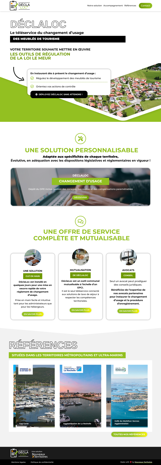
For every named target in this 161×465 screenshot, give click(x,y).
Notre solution (94, 5)
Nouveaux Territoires (143, 462)
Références (130, 5)
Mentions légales (18, 462)
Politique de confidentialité (42, 462)
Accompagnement (113, 5)
